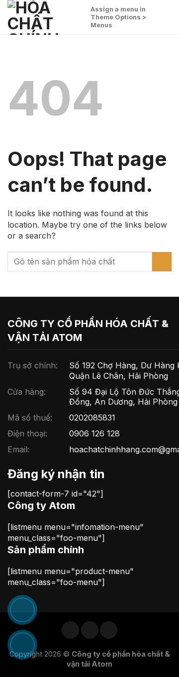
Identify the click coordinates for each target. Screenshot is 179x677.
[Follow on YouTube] (108, 630)
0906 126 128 (94, 433)
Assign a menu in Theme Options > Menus (118, 17)
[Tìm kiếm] (79, 16)
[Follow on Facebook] (70, 630)
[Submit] (162, 261)
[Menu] (166, 17)
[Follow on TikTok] (89, 630)
